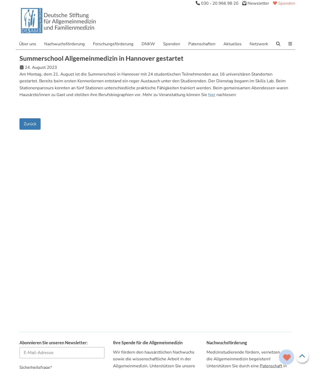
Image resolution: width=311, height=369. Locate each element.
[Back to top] (302, 356)
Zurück (30, 124)
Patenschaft (271, 366)
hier (211, 95)
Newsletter (257, 3)
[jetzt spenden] (287, 358)
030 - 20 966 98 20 (219, 3)
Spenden (286, 3)
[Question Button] (286, 357)
